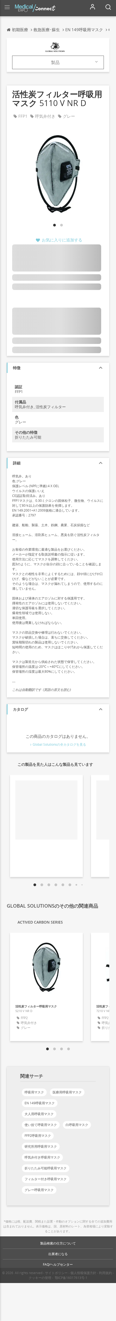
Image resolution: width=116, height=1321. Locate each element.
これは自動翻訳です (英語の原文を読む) (41, 689)
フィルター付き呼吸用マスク (46, 1179)
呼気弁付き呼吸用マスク (42, 1157)
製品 (55, 62)
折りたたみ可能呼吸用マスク (46, 1168)
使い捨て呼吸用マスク (41, 1124)
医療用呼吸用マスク (67, 1092)
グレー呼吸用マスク (39, 1190)
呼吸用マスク (34, 1092)
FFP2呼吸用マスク (38, 1135)
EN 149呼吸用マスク (40, 1103)
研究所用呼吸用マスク (41, 1146)
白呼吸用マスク (77, 1124)
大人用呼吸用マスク (39, 1114)
